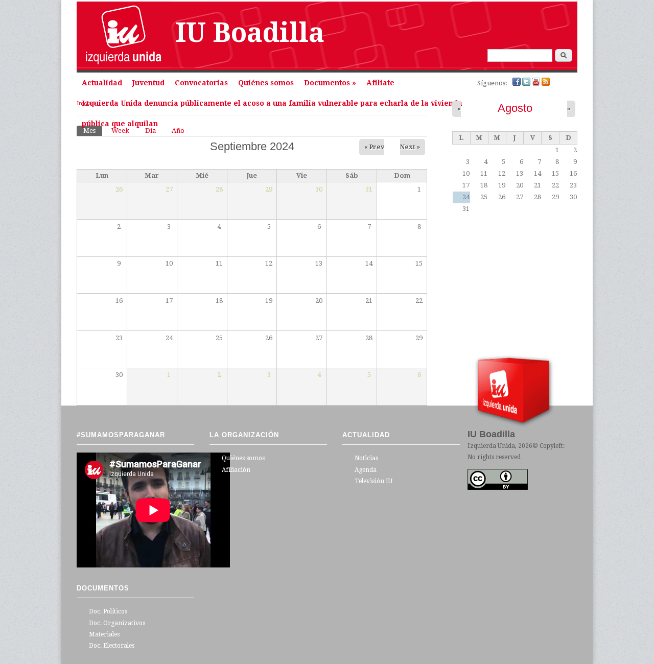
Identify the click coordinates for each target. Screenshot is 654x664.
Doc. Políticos (108, 611)
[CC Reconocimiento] (498, 487)
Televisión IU (373, 481)
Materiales (104, 634)
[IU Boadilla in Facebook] (517, 83)
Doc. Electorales (111, 645)
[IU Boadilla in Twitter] (527, 83)
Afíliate (380, 83)
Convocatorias (201, 83)
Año (178, 130)
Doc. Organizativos (117, 623)
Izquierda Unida (491, 445)
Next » (410, 147)
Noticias (366, 458)
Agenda (366, 469)
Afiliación (236, 469)
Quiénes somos (266, 83)
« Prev (374, 147)
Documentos (330, 83)
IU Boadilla (250, 32)
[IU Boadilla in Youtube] (537, 83)
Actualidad (102, 83)
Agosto (515, 108)
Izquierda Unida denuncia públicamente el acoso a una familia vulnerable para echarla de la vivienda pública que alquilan (272, 106)
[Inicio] (124, 65)
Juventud (148, 83)
